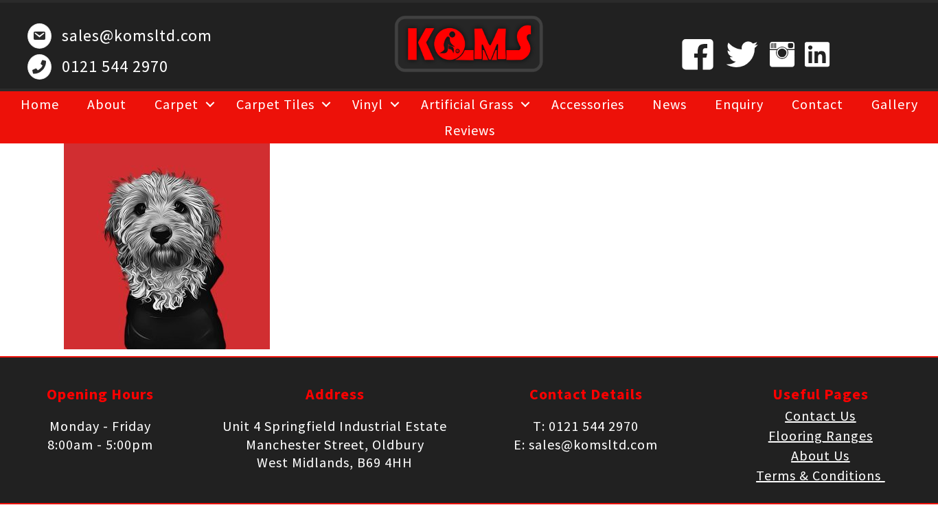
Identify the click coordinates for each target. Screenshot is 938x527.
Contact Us (820, 415)
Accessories (587, 104)
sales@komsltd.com (137, 35)
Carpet (176, 104)
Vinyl (367, 104)
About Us (820, 455)
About (106, 104)
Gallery (894, 104)
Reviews (469, 130)
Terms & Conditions (820, 475)
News (669, 104)
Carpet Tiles (275, 104)
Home (40, 104)
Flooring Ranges (820, 435)
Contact (817, 104)
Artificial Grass (467, 104)
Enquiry (739, 104)
